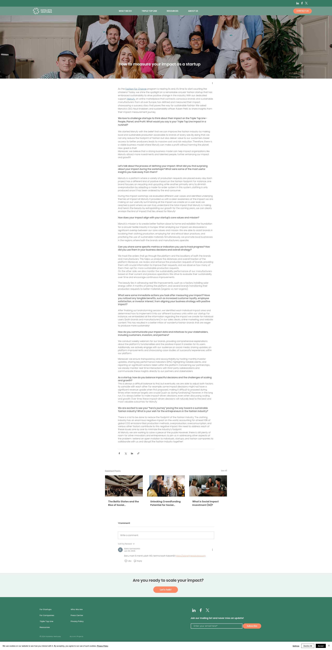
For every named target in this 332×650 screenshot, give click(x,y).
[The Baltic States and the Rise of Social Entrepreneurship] (124, 485)
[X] (306, 3)
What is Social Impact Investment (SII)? (205, 503)
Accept (321, 646)
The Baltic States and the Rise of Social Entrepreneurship (123, 503)
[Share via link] (138, 453)
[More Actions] (212, 549)
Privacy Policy (102, 646)
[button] (128, 11)
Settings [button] (296, 646)
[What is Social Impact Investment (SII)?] (208, 485)
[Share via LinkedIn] (132, 453)
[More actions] (212, 83)
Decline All (307, 646)
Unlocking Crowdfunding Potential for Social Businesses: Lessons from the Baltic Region (165, 503)
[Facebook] (302, 3)
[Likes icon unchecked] (126, 561)
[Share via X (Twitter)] (125, 453)
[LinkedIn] (297, 3)
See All (224, 470)
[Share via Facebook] (119, 453)
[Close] (328, 646)
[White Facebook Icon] (200, 610)
